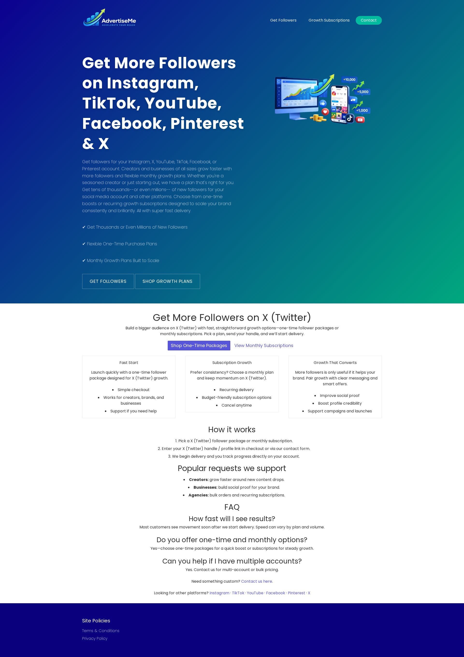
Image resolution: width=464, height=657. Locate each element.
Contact (369, 20)
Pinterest (296, 593)
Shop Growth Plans (168, 281)
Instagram (219, 593)
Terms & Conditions (100, 631)
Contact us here (256, 581)
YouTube (255, 593)
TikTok (238, 593)
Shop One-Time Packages (199, 345)
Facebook (275, 593)
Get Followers (283, 20)
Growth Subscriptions (329, 20)
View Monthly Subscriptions (263, 345)
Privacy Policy (94, 638)
